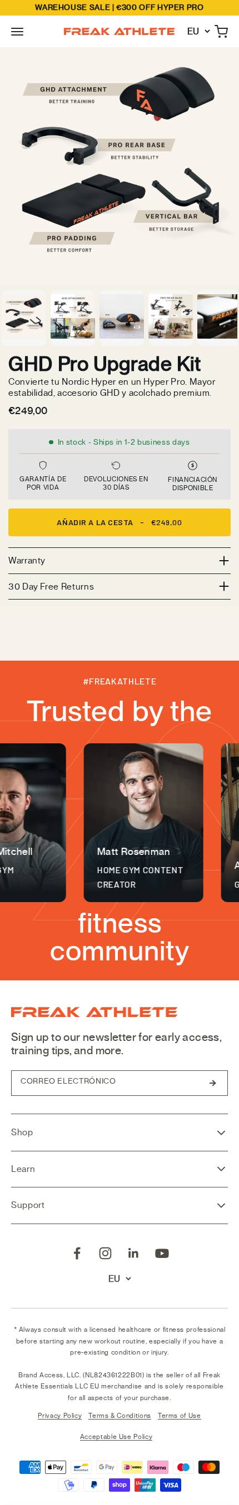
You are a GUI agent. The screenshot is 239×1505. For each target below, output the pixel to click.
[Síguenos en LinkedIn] (133, 1253)
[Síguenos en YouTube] (162, 1253)
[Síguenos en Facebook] (76, 1253)
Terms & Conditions (119, 1416)
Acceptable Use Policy (116, 1437)
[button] (17, 32)
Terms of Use (179, 1416)
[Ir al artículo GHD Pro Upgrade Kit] (24, 318)
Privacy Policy (60, 1416)
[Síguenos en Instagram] (105, 1253)
